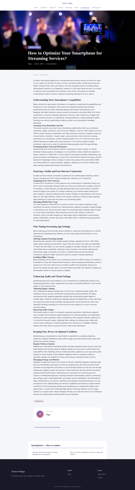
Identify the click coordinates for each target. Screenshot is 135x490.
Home (36, 7)
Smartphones (85, 7)
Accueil (35, 75)
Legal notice (101, 474)
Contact (100, 477)
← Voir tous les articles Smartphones (46, 427)
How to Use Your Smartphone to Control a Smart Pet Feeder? (86, 453)
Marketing (69, 7)
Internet (60, 7)
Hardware (44, 7)
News (76, 7)
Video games (96, 7)
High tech (52, 7)
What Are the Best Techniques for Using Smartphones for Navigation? (44, 453)
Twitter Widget (18, 471)
